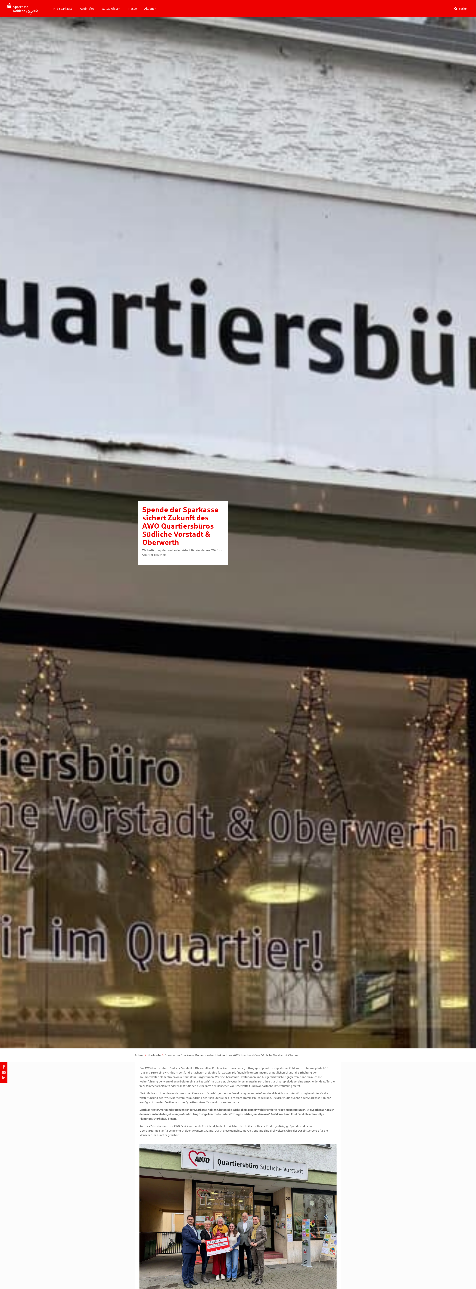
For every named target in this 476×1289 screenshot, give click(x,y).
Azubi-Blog (87, 8)
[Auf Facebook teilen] (3, 1067)
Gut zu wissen (111, 8)
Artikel (139, 1055)
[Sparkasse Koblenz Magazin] (22, 8)
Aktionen (150, 8)
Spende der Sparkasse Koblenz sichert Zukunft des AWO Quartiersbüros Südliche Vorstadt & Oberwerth (233, 1055)
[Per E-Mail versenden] (3, 1072)
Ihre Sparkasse (63, 8)
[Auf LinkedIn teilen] (3, 1078)
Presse (132, 8)
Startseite (154, 1055)
